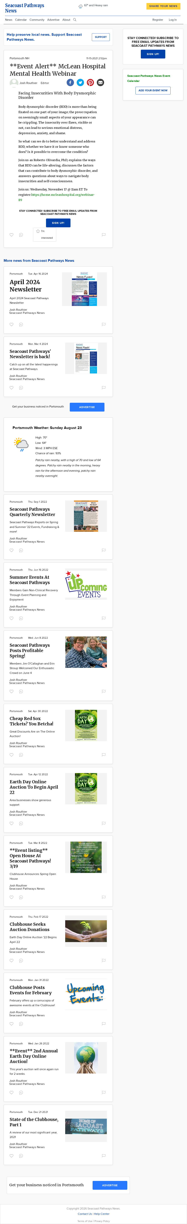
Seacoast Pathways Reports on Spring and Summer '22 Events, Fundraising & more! (34, 527)
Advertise (53, 20)
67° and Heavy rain (95, 5)
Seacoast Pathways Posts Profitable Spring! (30, 650)
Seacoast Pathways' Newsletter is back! (30, 354)
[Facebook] (70, 82)
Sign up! (58, 223)
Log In (173, 20)
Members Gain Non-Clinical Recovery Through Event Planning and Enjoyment (34, 595)
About (66, 20)
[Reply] (21, 234)
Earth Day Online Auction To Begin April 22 (34, 787)
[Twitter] (80, 82)
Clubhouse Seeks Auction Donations (29, 927)
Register (157, 20)
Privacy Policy (102, 1221)
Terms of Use (85, 1221)
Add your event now (153, 90)
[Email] (100, 82)
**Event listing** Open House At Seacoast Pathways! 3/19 (30, 858)
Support (101, 37)
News (8, 20)
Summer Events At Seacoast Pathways (30, 580)
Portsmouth (16, 273)
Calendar (21, 20)
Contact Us (85, 1214)
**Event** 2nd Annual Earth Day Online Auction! (34, 1056)
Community (37, 20)
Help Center (101, 1214)
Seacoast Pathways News (27, 313)
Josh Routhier (29, 83)
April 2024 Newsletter (26, 285)
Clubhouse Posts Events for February (31, 990)
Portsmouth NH (19, 58)
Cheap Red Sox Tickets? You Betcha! (31, 721)
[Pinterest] (90, 82)
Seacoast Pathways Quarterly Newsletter (32, 512)
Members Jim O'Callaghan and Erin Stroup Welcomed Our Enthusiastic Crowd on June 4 (32, 668)
